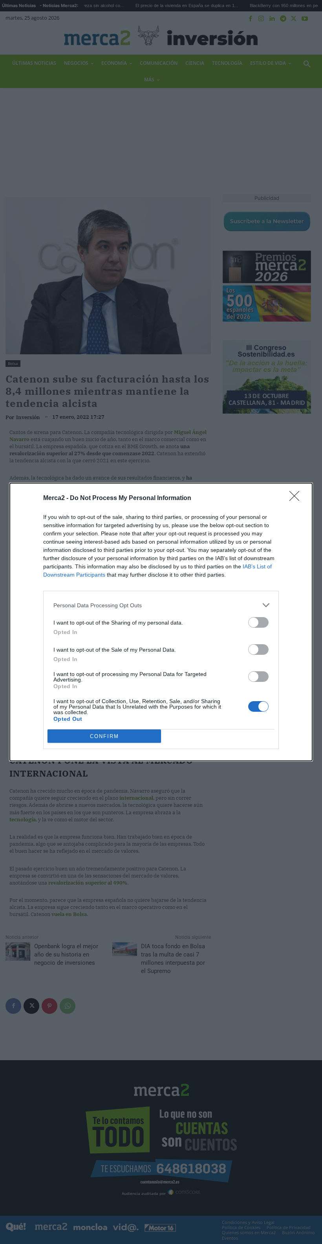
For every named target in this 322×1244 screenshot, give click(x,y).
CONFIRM (104, 736)
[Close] (296, 498)
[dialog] (161, 622)
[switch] (258, 622)
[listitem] (161, 605)
